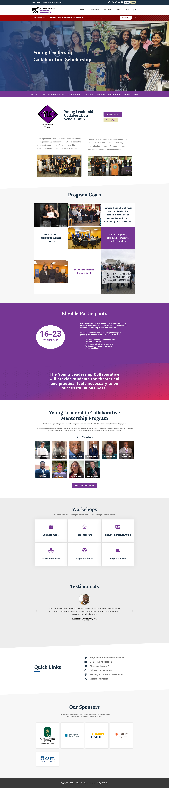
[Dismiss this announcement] (135, 17)
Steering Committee (114, 94)
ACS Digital (104, 783)
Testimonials (101, 94)
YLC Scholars (89, 94)
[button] (36, 610)
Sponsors (127, 94)
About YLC (34, 94)
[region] (84, 56)
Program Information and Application (52, 94)
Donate (136, 94)
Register (126, 17)
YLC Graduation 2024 (74, 94)
